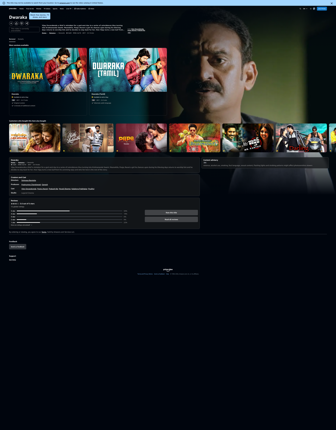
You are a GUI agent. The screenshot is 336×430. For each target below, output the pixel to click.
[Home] (12, 8)
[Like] (16, 23)
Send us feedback (159, 274)
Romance (52, 33)
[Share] (27, 23)
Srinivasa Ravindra (28, 180)
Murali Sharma (65, 189)
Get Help (12, 260)
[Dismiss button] (331, 3)
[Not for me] (22, 23)
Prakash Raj (141, 30)
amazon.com (64, 3)
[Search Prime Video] (300, 8)
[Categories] (310, 8)
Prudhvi (91, 189)
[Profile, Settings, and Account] (314, 8)
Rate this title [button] (171, 213)
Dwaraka (48, 70)
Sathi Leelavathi (88, 138)
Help (167, 274)
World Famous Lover (34, 138)
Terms (44, 232)
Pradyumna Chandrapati (31, 185)
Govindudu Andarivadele (194, 138)
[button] (21, 225)
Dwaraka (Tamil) (128, 70)
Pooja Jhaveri (132, 30)
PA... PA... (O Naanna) (141, 138)
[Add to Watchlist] (11, 23)
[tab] (12, 39)
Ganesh (45, 185)
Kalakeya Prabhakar (79, 189)
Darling (301, 138)
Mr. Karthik (248, 138)
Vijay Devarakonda (137, 29)
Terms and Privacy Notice (145, 274)
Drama (44, 33)
